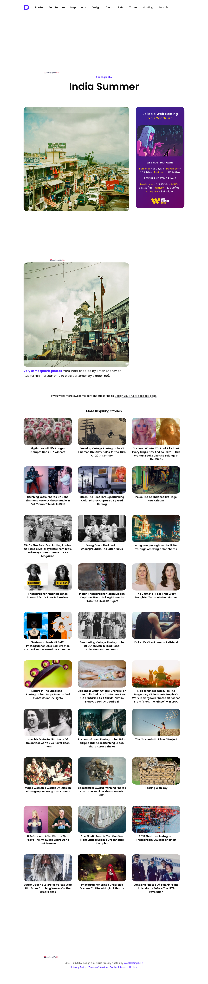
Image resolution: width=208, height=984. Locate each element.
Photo (39, 7)
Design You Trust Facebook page (135, 396)
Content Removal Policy (123, 967)
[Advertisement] (104, 46)
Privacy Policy (79, 967)
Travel (133, 7)
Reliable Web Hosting (160, 116)
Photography (104, 77)
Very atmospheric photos (43, 371)
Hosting (148, 7)
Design (95, 7)
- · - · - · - (160, 185)
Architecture (56, 7)
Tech (109, 7)
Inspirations (78, 7)
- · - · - (160, 167)
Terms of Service (98, 967)
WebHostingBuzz (133, 963)
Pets (121, 7)
